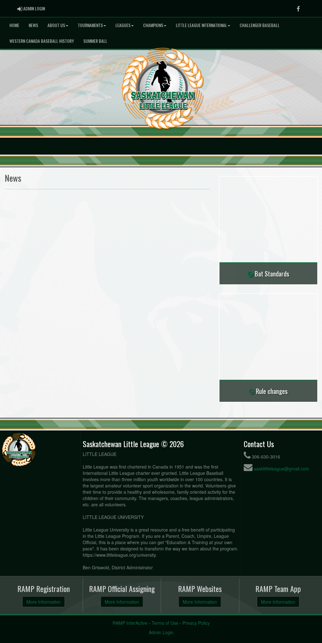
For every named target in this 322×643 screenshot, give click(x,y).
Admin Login (161, 632)
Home (14, 25)
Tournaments (90, 25)
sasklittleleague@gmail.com (281, 468)
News (33, 25)
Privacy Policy (196, 623)
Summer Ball (95, 40)
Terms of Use (165, 623)
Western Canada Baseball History (41, 40)
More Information (43, 602)
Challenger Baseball (260, 25)
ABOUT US (56, 25)
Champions (153, 25)
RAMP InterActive (130, 623)
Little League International (201, 25)
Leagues (122, 25)
